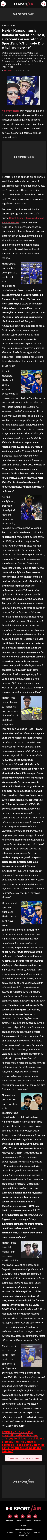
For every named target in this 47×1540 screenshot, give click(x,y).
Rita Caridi (7, 71)
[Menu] (3, 3)
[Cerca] (43, 3)
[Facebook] (10, 1516)
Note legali (37, 1521)
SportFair (5, 25)
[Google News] (29, 1516)
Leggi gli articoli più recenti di (24, 1458)
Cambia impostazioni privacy (23, 1529)
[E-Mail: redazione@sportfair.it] (35, 1516)
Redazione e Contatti (23, 1521)
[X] (23, 1516)
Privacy (23, 1525)
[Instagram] (16, 1516)
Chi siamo (9, 1521)
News (13, 25)
